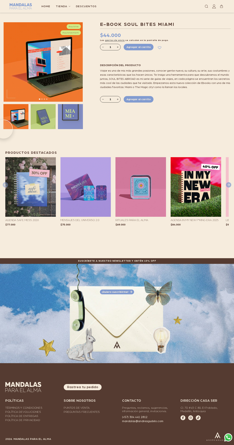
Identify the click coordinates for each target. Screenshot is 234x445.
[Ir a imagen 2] (39, 99)
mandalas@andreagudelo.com (142, 421)
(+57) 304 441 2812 (134, 417)
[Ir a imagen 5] (46, 99)
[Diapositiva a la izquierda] (3, 62)
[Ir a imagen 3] (42, 99)
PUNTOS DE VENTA (77, 407)
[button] (63, 6)
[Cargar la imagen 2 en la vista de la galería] (43, 116)
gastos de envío (115, 40)
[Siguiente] (228, 184)
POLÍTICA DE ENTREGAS (21, 416)
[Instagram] (190, 417)
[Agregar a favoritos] (159, 47)
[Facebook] (183, 417)
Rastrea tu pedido (82, 387)
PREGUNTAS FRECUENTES (82, 412)
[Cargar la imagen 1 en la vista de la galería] (15, 116)
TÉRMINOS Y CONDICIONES (23, 407)
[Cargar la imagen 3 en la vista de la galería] (70, 116)
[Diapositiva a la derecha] (82, 62)
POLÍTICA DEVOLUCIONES (23, 412)
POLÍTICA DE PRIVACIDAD (22, 420)
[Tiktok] (198, 417)
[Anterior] (5, 184)
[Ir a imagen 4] (44, 99)
